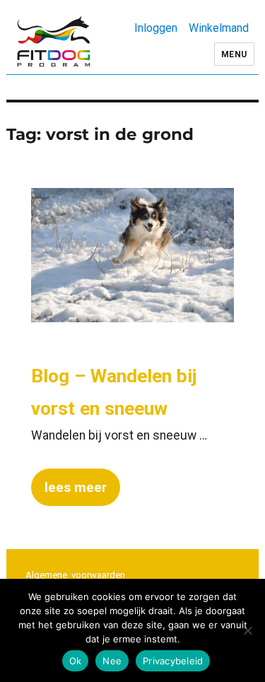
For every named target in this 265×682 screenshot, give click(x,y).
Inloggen (155, 28)
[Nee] (247, 630)
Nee (112, 660)
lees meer (76, 487)
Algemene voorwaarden (75, 575)
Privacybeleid (173, 660)
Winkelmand (219, 28)
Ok (75, 660)
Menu (234, 54)
